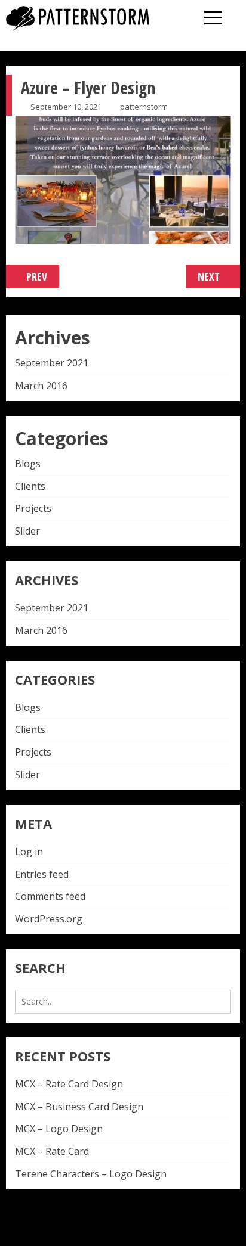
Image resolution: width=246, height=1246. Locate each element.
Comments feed (50, 896)
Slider (27, 530)
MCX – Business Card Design (79, 1106)
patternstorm (144, 106)
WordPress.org (48, 918)
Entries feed (42, 874)
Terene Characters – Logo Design (91, 1173)
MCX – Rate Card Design (69, 1083)
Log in (29, 851)
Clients (30, 486)
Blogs (28, 463)
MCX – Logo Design (59, 1128)
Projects (33, 508)
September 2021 (51, 362)
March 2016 (41, 385)
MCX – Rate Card (52, 1151)
